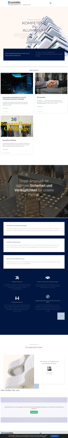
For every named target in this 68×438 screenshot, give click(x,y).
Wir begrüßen (41, 97)
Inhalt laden (34, 412)
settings (44, 436)
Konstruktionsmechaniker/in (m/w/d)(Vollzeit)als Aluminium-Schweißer (14, 98)
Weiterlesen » (5, 108)
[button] (50, 3)
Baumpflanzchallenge (9, 140)
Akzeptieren (54, 435)
